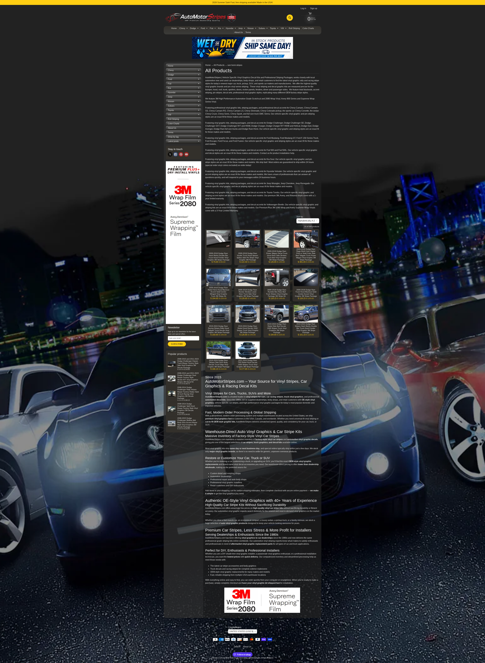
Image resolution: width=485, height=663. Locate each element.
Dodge (194, 28)
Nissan (252, 28)
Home (174, 28)
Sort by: (299, 217)
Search (237, 647)
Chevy (183, 28)
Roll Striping (294, 28)
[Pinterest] (181, 154)
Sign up (313, 8)
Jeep (242, 28)
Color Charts (308, 28)
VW (284, 28)
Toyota (274, 28)
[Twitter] (170, 154)
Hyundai (231, 28)
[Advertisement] (183, 283)
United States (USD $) (241, 631)
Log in (303, 8)
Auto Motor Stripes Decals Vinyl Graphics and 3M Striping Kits (241, 658)
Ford (204, 28)
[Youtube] (186, 154)
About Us (238, 32)
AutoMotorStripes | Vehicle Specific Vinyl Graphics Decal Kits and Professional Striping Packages (249, 77)
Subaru (263, 28)
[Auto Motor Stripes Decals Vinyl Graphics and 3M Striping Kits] (201, 17)
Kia (221, 28)
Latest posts (184, 141)
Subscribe (177, 344)
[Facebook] (175, 154)
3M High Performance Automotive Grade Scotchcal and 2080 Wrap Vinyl (247, 99)
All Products (219, 65)
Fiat (213, 28)
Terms (248, 32)
